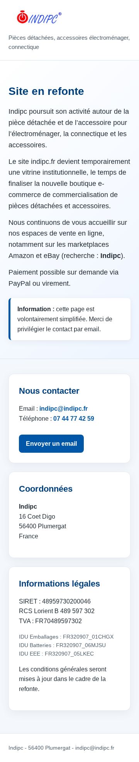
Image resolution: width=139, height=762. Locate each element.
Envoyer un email (51, 443)
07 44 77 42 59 (73, 418)
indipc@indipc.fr (63, 408)
